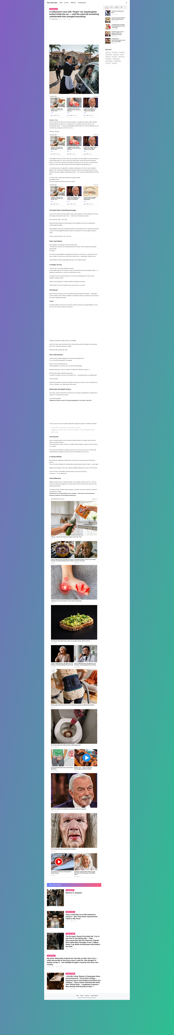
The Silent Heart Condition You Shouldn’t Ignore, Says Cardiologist (118, 26)
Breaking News (94, 995)
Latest (111, 7)
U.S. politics (108, 63)
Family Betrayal (109, 54)
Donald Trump (121, 52)
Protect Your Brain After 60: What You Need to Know (118, 18)
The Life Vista (52, 3)
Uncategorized (53, 9)
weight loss (114, 63)
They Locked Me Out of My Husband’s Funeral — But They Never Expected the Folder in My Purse (81, 917)
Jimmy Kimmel (121, 56)
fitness (122, 54)
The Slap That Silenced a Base (118, 12)
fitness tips (108, 56)
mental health (108, 58)
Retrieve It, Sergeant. (74, 893)
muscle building (116, 58)
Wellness (87, 995)
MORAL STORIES (70, 911)
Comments (116, 7)
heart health (114, 56)
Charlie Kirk (108, 52)
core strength (114, 52)
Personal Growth (109, 61)
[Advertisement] (74, 34)
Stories (82, 995)
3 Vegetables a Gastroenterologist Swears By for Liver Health (118, 40)
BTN (68, 895)
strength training (117, 61)
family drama (116, 54)
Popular (107, 7)
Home (77, 995)
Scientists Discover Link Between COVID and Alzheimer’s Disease (118, 33)
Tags (121, 7)
